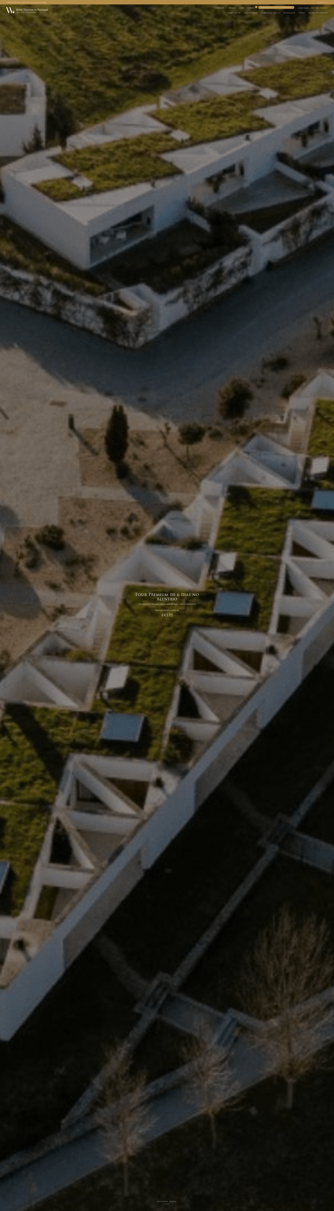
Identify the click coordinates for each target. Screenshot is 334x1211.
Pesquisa (232, 8)
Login (241, 8)
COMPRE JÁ (322, 2)
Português (220, 8)
